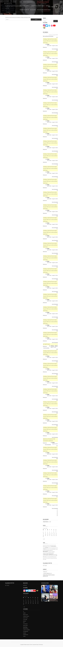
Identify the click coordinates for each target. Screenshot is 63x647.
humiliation (53, 551)
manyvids (45, 554)
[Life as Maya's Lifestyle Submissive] (54, 589)
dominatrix (53, 549)
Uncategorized (25, 631)
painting (52, 555)
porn (53, 555)
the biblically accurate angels (53, 558)
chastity (46, 547)
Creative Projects (26, 616)
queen (55, 555)
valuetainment (25, 634)
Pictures (24, 621)
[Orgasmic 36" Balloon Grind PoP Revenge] (54, 597)
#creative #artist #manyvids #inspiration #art (48, 545)
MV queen (44, 555)
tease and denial (48, 558)
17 (43, 534)
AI (23, 611)
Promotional (25, 623)
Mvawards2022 (55, 554)
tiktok (43, 559)
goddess (50, 551)
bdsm (55, 546)
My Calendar (33, 9)
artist (52, 546)
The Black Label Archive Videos (44, 9)
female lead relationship (49, 550)
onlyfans (50, 555)
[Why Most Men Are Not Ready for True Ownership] (45, 597)
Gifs (24, 622)
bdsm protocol (25, 628)
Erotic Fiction (25, 617)
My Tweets (45, 565)
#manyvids (54, 545)
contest (44, 549)
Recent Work (25, 625)
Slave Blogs (25, 627)
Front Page (25, 619)
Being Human (25, 614)
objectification (47, 555)
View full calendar (55, 48)
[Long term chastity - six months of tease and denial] (45, 589)
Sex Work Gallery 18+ (24, 9)
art (50, 546)
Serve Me (48, 5)
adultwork (49, 546)
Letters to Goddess (26, 629)
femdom (45, 551)
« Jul (24, 606)
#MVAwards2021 (45, 546)
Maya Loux (9, 6)
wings (45, 559)
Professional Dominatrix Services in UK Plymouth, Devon (32, 5)
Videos (24, 636)
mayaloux (50, 554)
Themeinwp (41, 644)
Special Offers (44, 558)
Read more (45, 47)
